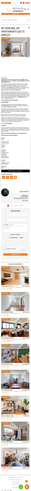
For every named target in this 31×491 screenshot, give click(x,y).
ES (23, 3)
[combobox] (6, 225)
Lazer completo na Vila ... (8, 286)
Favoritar (28, 267)
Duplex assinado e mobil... (8, 416)
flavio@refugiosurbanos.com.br (21, 198)
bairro (10, 84)
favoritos (16, 171)
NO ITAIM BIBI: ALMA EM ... (7, 364)
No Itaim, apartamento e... (8, 442)
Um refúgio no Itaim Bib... (8, 312)
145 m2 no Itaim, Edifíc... (7, 467)
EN (21, 3)
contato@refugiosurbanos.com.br (15, 477)
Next (28, 56)
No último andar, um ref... (8, 338)
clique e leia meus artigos (17, 205)
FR (28, 3)
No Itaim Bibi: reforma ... (7, 390)
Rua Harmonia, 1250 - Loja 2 (15, 479)
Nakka (10, 87)
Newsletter (6, 3)
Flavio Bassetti (24, 191)
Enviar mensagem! (15, 254)
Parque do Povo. (9, 98)
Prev (3, 56)
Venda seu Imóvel (15, 13)
